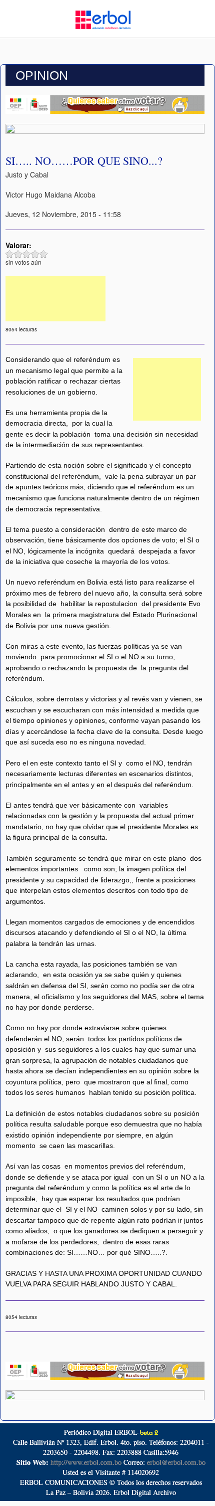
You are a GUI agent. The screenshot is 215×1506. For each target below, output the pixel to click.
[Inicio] (103, 19)
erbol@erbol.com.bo (176, 1462)
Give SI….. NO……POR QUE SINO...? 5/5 (44, 254)
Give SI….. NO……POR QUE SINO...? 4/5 (35, 254)
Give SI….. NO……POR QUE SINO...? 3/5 (26, 254)
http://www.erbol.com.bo (86, 1462)
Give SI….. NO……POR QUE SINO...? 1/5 (10, 254)
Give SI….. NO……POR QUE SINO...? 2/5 (18, 254)
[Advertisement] (56, 298)
